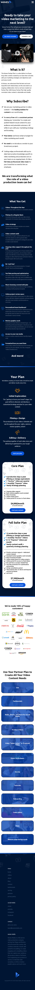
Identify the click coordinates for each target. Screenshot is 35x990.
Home (9, 872)
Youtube (10, 909)
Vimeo (9, 906)
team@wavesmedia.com (15, 928)
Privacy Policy (12, 896)
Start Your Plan (17, 453)
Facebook (10, 915)
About (9, 878)
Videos (10, 875)
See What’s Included (10, 36)
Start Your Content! (17, 510)
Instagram (11, 912)
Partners (10, 893)
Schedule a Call (26, 36)
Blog (9, 881)
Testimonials (11, 887)
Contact (10, 884)
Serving (10, 890)
